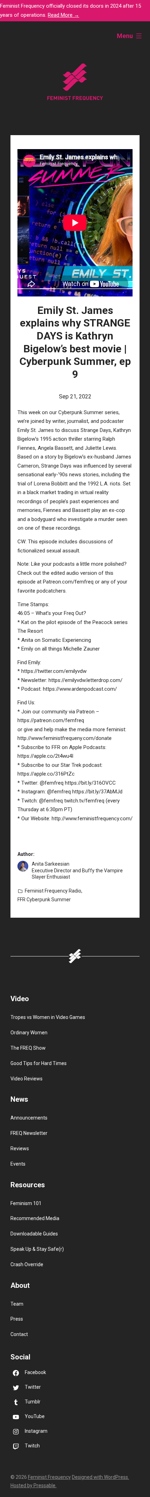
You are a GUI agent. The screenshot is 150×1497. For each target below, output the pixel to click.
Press (16, 1319)
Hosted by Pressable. (33, 1485)
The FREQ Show (28, 1048)
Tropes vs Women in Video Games (47, 1017)
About (20, 1285)
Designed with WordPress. (100, 1477)
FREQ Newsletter (28, 1133)
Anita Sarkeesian (50, 864)
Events (17, 1164)
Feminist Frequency (49, 1477)
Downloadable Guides (34, 1234)
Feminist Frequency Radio (53, 891)
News (19, 1099)
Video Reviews (26, 1078)
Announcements (28, 1118)
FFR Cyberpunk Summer (44, 899)
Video (19, 999)
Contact (19, 1334)
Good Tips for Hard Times (38, 1063)
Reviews (19, 1148)
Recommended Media (34, 1218)
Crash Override (26, 1264)
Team (16, 1304)
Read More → (63, 15)
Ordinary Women (28, 1032)
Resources (27, 1185)
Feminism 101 (26, 1203)
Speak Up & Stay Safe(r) (37, 1249)
